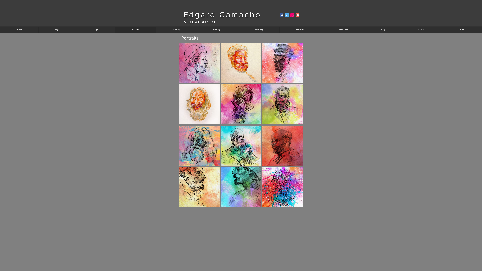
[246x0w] (297, 15)
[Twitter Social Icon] (287, 15)
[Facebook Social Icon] (281, 15)
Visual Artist (200, 22)
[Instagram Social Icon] (292, 15)
